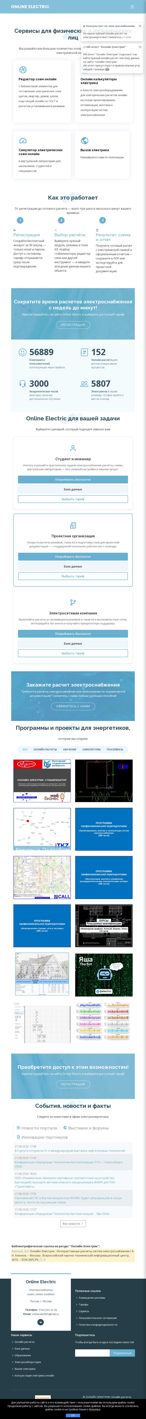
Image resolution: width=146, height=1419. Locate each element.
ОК (73, 1415)
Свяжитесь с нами (73, 706)
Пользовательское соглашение (98, 1318)
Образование (23, 1355)
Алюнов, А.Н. (20, 1251)
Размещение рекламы (92, 1298)
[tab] (36, 1128)
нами (127, 37)
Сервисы (84, 1311)
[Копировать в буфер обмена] (41, 1260)
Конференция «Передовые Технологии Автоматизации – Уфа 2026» (62, 1214)
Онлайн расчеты (25, 1342)
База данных (73, 489)
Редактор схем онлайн (37, 79)
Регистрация (26, 235)
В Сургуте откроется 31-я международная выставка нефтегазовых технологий (70, 1151)
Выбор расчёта (69, 235)
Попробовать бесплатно (73, 480)
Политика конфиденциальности (98, 1324)
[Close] (140, 26)
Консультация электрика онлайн (34, 1375)
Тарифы (83, 1304)
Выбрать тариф (73, 499)
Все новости (72, 1224)
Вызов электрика (94, 150)
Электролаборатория (28, 1362)
